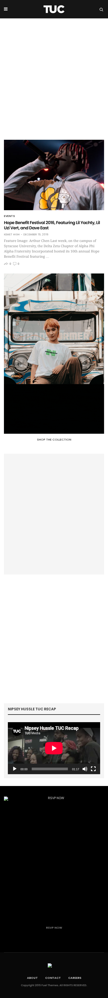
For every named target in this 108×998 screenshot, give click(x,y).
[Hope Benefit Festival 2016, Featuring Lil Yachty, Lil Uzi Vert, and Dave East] (54, 175)
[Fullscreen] (93, 769)
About (32, 978)
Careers (74, 978)
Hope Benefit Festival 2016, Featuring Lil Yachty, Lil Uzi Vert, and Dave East (52, 225)
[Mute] (85, 769)
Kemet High (12, 234)
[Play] (14, 769)
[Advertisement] (54, 75)
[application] (54, 748)
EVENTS (9, 216)
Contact (53, 978)
